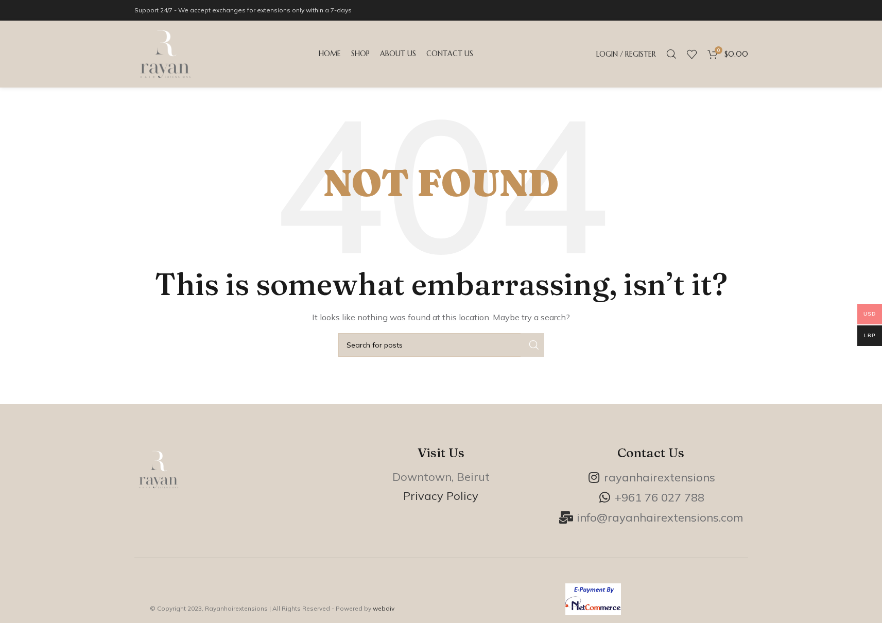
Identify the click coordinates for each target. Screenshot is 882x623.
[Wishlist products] (692, 54)
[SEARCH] (532, 345)
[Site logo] (165, 53)
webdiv (383, 608)
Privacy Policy (440, 496)
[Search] (671, 54)
